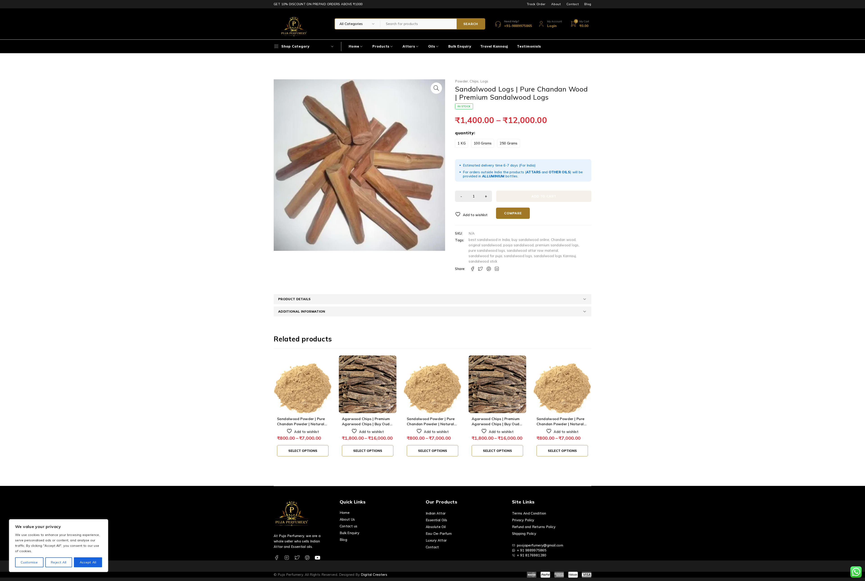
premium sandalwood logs (557, 245)
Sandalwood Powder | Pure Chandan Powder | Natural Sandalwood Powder (301, 423)
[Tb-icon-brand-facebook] (276, 557)
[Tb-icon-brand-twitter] (297, 557)
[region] (58, 545)
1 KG (462, 143)
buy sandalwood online (530, 240)
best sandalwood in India (489, 240)
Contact (573, 4)
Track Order (536, 4)
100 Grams (483, 143)
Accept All (88, 562)
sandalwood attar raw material (532, 250)
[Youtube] (317, 557)
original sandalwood (485, 245)
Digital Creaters (374, 574)
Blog (587, 4)
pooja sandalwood (518, 245)
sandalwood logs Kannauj (555, 256)
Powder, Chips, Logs (471, 81)
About (556, 4)
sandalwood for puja (485, 256)
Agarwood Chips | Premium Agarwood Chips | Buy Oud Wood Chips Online (366, 423)
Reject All (58, 562)
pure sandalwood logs (487, 250)
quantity (464, 133)
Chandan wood (563, 240)
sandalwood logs (518, 256)
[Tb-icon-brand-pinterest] (307, 557)
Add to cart (543, 196)
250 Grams (508, 143)
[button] (436, 88)
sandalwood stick (483, 261)
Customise (29, 562)
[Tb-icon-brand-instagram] (286, 557)
